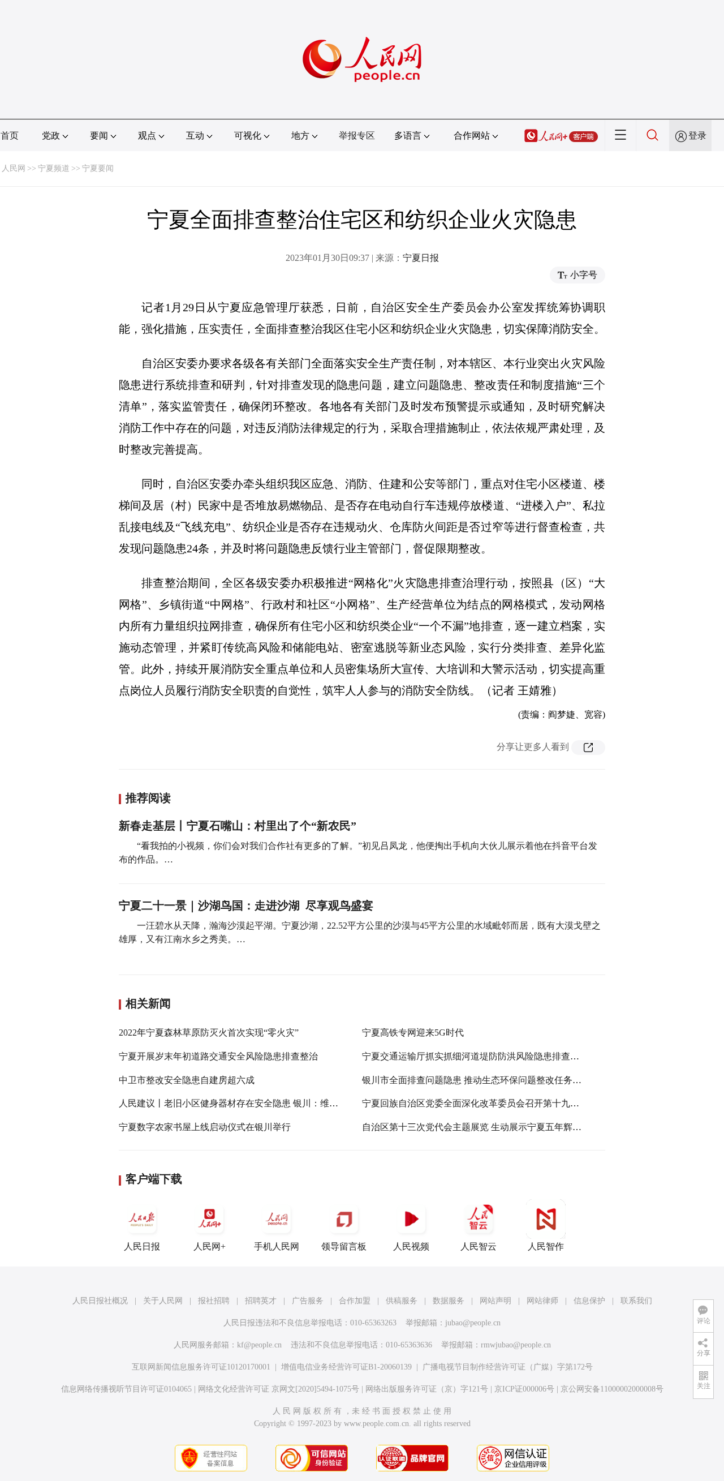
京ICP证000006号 (524, 1389)
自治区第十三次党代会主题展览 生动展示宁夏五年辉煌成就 (481, 1127)
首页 (10, 135)
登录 (697, 135)
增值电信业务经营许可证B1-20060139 (346, 1367)
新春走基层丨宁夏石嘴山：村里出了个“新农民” (237, 825)
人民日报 (142, 1246)
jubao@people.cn (473, 1323)
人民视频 (411, 1246)
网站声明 (495, 1301)
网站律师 (542, 1301)
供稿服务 (401, 1301)
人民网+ (209, 1246)
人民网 (13, 168)
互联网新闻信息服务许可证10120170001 (201, 1367)
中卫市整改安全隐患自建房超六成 (187, 1080)
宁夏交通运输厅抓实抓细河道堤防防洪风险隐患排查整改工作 (484, 1056)
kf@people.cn (259, 1345)
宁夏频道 (54, 168)
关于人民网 (163, 1301)
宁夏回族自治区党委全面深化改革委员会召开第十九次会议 (479, 1103)
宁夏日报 (421, 258)
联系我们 (636, 1301)
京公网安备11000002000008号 (612, 1389)
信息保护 (589, 1301)
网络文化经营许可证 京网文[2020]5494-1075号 (278, 1389)
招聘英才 (261, 1301)
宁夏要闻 (98, 168)
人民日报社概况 (100, 1301)
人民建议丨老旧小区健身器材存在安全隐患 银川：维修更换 (237, 1103)
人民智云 (478, 1246)
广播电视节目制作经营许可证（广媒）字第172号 (508, 1367)
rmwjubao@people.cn (516, 1345)
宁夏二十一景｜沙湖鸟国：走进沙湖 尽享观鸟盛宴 (246, 905)
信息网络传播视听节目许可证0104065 (126, 1389)
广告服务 (308, 1301)
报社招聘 (214, 1301)
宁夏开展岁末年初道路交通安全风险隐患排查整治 (218, 1056)
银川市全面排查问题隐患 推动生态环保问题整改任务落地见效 (485, 1080)
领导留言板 (344, 1246)
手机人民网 (276, 1246)
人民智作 (546, 1246)
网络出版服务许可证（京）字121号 (426, 1389)
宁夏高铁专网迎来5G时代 (413, 1032)
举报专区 (357, 135)
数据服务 (448, 1301)
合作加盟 (354, 1301)
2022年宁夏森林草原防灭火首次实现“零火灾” (209, 1032)
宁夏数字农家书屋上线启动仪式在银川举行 (205, 1127)
